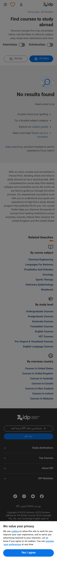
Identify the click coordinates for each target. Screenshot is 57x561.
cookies (15, 531)
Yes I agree (28, 553)
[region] (28, 541)
